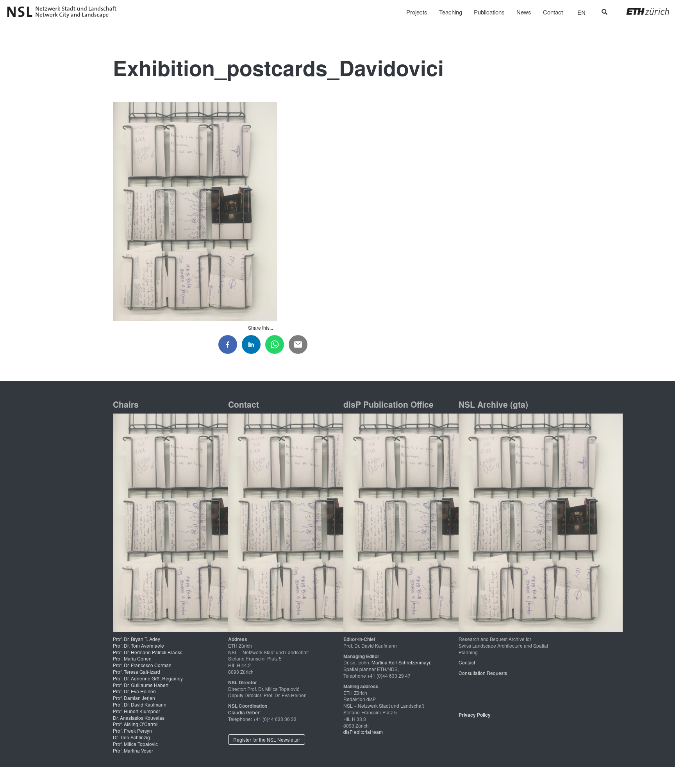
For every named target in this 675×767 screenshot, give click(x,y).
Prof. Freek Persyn (132, 730)
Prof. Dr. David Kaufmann (139, 704)
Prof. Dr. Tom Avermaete (138, 645)
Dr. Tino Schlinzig (131, 737)
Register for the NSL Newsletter (266, 739)
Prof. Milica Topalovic (135, 743)
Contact (467, 662)
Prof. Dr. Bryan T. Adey (136, 639)
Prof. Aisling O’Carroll (136, 724)
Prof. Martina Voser (133, 750)
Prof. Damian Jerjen (134, 697)
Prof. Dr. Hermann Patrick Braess (147, 652)
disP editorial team (363, 731)
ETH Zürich (641, 11)
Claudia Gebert (244, 712)
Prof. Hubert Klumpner (136, 711)
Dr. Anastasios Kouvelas (138, 717)
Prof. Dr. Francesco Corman (142, 665)
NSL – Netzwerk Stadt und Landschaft (64, 12)
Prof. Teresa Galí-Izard (136, 671)
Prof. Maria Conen (132, 658)
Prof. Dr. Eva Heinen (134, 691)
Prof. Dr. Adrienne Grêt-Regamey (148, 678)
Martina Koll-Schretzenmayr (400, 662)
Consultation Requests (483, 672)
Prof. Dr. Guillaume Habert (140, 685)
